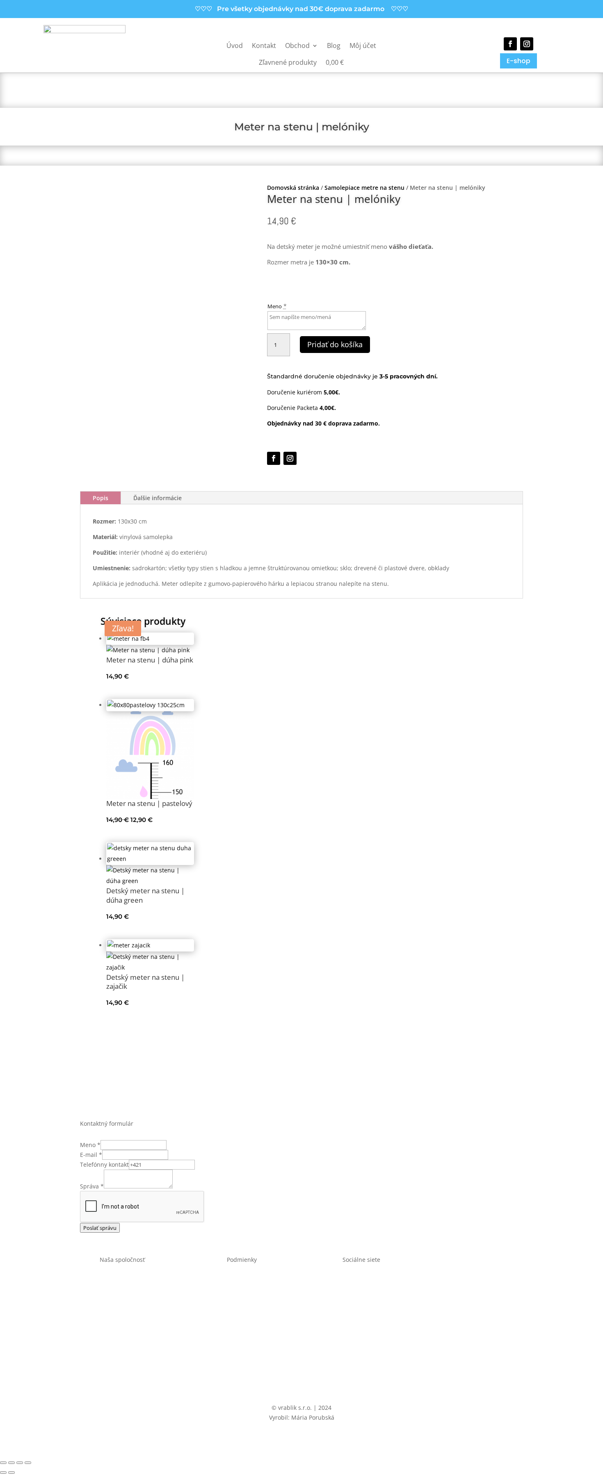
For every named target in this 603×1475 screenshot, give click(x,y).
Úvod (234, 45)
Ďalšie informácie (157, 498)
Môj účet (362, 45)
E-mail (91, 1155)
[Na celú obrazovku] (11, 1462)
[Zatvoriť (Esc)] (28, 1462)
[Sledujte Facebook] (510, 43)
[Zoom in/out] (3, 1462)
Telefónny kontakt (104, 1164)
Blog (333, 45)
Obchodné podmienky (241, 1283)
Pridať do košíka (335, 344)
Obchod (297, 45)
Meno (274, 306)
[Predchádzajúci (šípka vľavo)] (3, 1472)
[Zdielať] (19, 1462)
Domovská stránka (293, 187)
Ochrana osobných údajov (242, 1293)
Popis (100, 498)
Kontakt (264, 45)
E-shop (518, 61)
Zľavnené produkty (288, 62)
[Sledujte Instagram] (526, 43)
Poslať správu (99, 1227)
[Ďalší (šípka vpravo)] (11, 1472)
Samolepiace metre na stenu (364, 187)
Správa (92, 1186)
